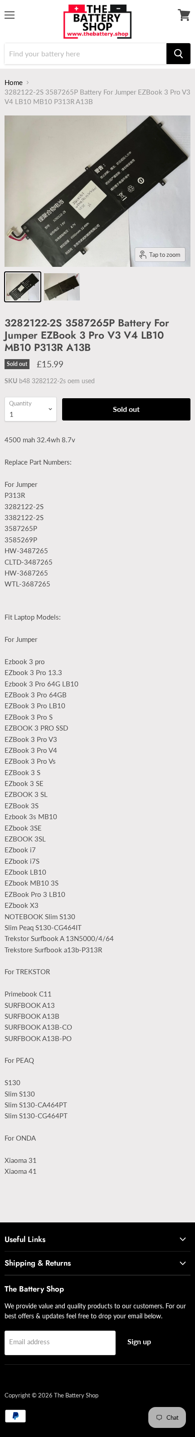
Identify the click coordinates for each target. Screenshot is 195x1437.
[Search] (178, 53)
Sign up (139, 1341)
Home (14, 82)
